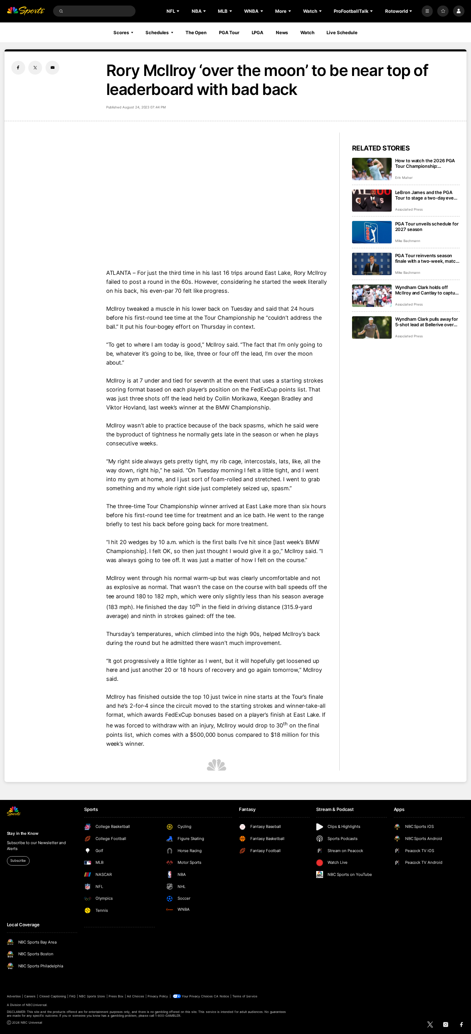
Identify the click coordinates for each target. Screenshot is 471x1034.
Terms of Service (244, 996)
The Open (196, 32)
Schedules (157, 32)
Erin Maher (404, 178)
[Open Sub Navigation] (179, 11)
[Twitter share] (35, 68)
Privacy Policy (158, 996)
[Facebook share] (18, 68)
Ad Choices (135, 996)
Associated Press (409, 209)
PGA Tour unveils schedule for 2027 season (427, 226)
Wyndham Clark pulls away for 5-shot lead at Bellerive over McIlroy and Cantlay (426, 321)
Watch (307, 32)
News (282, 32)
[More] (427, 11)
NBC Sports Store (92, 996)
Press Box (116, 996)
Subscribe (18, 860)
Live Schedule (342, 32)
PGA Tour (229, 32)
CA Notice (221, 996)
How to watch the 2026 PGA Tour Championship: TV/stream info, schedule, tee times (426, 163)
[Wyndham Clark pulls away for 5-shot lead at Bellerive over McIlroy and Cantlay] (372, 327)
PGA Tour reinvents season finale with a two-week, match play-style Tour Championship (427, 258)
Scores (121, 32)
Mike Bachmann (407, 241)
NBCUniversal (36, 1005)
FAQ (72, 996)
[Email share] (52, 68)
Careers (30, 996)
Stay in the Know (23, 833)
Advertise (14, 996)
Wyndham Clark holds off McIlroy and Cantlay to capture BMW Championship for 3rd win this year (427, 290)
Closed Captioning (52, 996)
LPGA (258, 32)
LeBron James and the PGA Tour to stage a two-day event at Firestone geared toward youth (426, 195)
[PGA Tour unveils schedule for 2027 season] (372, 232)
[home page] (26, 11)
